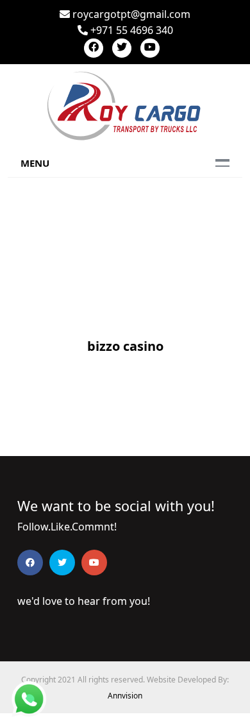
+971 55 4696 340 (130, 30)
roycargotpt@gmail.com (130, 14)
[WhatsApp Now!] (28, 698)
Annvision (125, 695)
